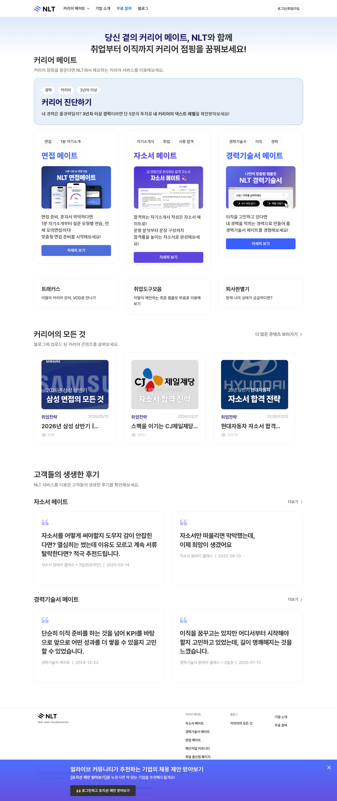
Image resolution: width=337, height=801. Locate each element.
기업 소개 (281, 717)
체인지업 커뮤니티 (197, 748)
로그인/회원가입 (289, 9)
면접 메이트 (193, 740)
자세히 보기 (76, 250)
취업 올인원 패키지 (197, 757)
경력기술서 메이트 (197, 732)
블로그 (143, 8)
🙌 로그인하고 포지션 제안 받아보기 (103, 790)
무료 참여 (281, 725)
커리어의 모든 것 (241, 723)
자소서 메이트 (194, 723)
